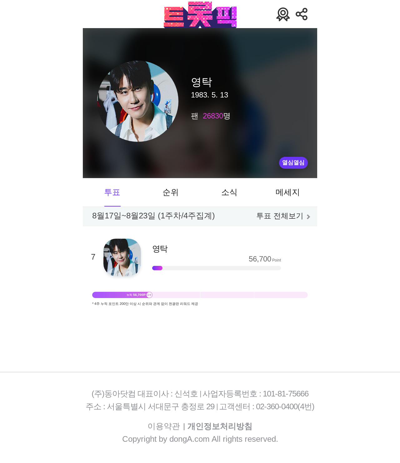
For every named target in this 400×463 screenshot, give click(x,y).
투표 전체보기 (279, 216)
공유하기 (301, 14)
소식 (229, 192)
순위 (170, 192)
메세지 (288, 192)
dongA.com (189, 439)
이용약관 (164, 426)
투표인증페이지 (282, 14)
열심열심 (293, 162)
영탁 (159, 248)
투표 (112, 192)
